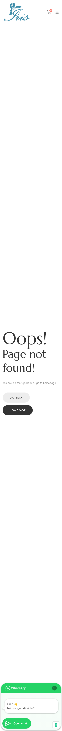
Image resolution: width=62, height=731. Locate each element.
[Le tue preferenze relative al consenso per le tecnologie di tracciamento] (56, 725)
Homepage (18, 410)
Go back (16, 397)
